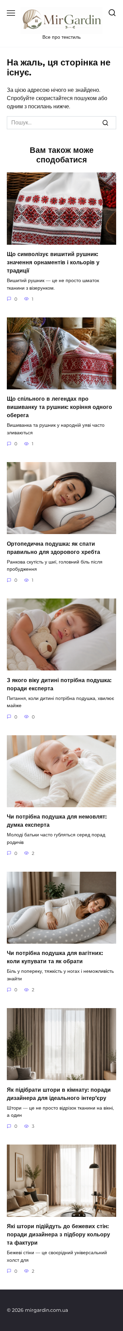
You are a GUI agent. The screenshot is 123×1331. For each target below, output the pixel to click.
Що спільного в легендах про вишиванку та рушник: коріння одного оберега (59, 407)
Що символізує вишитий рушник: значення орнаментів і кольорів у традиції (53, 262)
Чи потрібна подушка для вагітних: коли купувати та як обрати (55, 957)
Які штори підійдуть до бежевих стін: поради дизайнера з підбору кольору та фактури (58, 1234)
